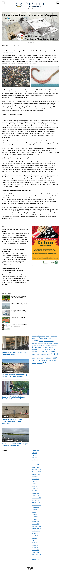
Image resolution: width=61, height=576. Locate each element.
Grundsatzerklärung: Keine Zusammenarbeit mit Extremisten (13, 269)
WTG (45, 362)
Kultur (40, 349)
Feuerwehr (43, 338)
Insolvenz (34, 345)
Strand (33, 360)
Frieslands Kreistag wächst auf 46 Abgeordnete (13, 250)
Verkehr (54, 360)
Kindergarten (48, 345)
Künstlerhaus (51, 349)
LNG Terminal (51, 351)
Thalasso (37, 360)
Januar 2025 (35, 495)
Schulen (33, 358)
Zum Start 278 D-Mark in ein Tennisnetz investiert (18, 318)
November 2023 (36, 528)
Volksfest (34, 363)
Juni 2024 (34, 512)
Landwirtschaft (41, 351)
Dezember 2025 (36, 469)
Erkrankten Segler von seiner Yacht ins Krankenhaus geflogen (20, 304)
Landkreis (34, 351)
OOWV (48, 354)
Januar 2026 (35, 467)
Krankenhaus (34, 349)
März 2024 (35, 519)
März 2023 (35, 547)
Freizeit (35, 340)
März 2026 (35, 462)
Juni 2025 (34, 484)
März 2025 (35, 491)
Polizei (54, 354)
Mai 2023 (34, 543)
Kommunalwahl (49, 347)
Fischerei (50, 338)
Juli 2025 (34, 481)
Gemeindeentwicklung (49, 341)
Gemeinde (41, 341)
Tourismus (44, 360)
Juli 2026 (34, 453)
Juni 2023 (34, 540)
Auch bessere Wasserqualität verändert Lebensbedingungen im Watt (30, 51)
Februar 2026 (35, 465)
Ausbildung (48, 336)
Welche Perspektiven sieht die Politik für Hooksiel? (15, 230)
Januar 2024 (35, 524)
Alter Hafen (34, 336)
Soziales (48, 358)
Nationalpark (35, 354)
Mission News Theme (25, 573)
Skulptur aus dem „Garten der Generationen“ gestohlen (18, 296)
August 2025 (35, 479)
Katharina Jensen (40, 345)
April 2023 (35, 545)
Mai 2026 (34, 457)
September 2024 (36, 505)
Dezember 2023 (36, 526)
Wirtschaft (39, 363)
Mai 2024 (34, 514)
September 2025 (36, 476)
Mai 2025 (34, 486)
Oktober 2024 (36, 502)
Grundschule (34, 343)
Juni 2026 (34, 455)
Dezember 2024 (36, 498)
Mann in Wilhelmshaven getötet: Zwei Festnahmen (19, 325)
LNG (46, 351)
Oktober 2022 (36, 559)
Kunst (44, 349)
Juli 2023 (34, 538)
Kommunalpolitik (38, 347)
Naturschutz (43, 354)
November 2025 (36, 472)
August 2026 (35, 450)
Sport (54, 357)
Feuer (37, 338)
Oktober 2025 (36, 474)
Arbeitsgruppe (41, 336)
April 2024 (35, 517)
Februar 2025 (35, 493)
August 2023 (35, 536)
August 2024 (35, 507)
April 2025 (35, 488)
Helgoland (50, 343)
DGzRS (33, 338)
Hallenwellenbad (43, 343)
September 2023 (36, 533)
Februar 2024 (35, 521)
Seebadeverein (40, 358)
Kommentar (54, 345)
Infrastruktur (56, 343)
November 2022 (36, 557)
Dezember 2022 (36, 554)
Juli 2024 (34, 510)
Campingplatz (54, 336)
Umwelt (11, 52)
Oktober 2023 (36, 531)
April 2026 (35, 460)
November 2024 (36, 500)
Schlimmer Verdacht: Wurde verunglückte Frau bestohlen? (18, 311)
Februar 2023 (35, 550)
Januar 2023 (35, 552)
